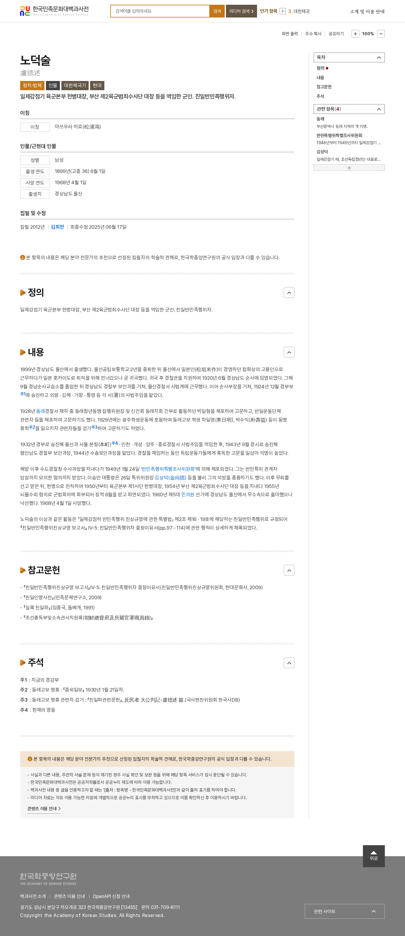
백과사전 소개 (33, 896)
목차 (321, 57)
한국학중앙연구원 (48, 879)
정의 (320, 68)
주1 (22, 394)
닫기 (289, 292)
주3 (94, 427)
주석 (320, 96)
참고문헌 (324, 87)
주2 (32, 427)
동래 (40, 411)
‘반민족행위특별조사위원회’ (168, 469)
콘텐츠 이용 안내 (42, 808)
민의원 (188, 495)
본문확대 (355, 34)
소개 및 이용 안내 (367, 12)
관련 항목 (328, 109)
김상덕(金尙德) (170, 478)
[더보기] (349, 167)
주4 (114, 443)
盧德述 (30, 73)
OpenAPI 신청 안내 (111, 896)
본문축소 (381, 34)
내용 (320, 77)
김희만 (57, 227)
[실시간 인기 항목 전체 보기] (283, 11)
